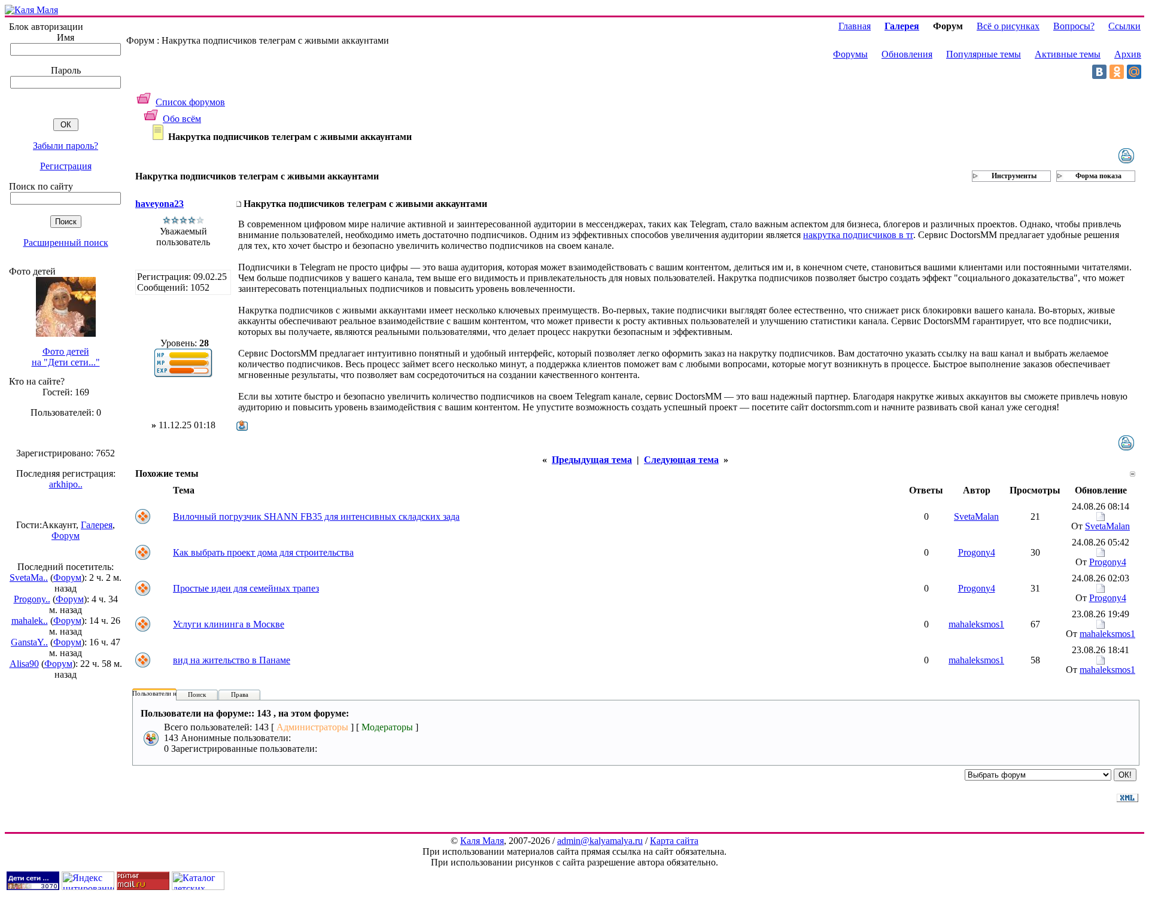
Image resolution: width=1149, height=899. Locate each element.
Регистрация (66, 166)
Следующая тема (681, 460)
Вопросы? (1074, 26)
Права (239, 694)
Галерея (97, 525)
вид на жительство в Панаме (231, 660)
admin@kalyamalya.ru (600, 841)
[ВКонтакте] (1099, 72)
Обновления (906, 54)
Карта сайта (674, 841)
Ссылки (1124, 26)
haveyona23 (159, 204)
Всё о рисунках (1008, 26)
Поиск (197, 694)
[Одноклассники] (1117, 72)
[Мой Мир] (1134, 72)
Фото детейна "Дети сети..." (66, 356)
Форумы (850, 54)
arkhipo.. (66, 484)
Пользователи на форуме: (168, 693)
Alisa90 (24, 664)
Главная (854, 26)
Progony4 (976, 552)
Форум (65, 536)
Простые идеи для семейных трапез (246, 588)
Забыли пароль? (65, 146)
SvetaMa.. (29, 577)
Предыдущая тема (592, 460)
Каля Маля (482, 841)
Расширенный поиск (65, 242)
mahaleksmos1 (976, 624)
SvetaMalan (976, 516)
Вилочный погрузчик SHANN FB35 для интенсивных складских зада (316, 516)
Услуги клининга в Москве (228, 624)
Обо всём (182, 119)
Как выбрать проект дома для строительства (263, 552)
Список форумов (190, 102)
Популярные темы (983, 54)
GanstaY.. (29, 642)
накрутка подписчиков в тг (858, 235)
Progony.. (32, 599)
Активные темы (1068, 54)
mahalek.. (29, 620)
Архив (1127, 54)
